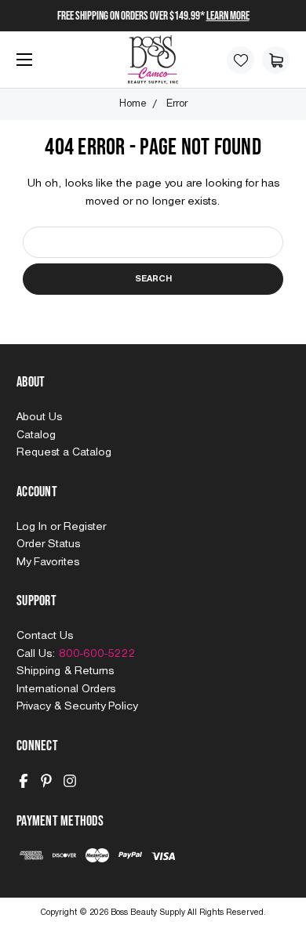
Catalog (36, 435)
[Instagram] (70, 781)
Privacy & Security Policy (76, 706)
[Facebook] (23, 781)
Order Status (48, 544)
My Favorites (47, 562)
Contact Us (44, 636)
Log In (33, 527)
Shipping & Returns (65, 671)
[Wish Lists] (240, 60)
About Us (39, 417)
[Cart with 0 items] (276, 60)
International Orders (65, 689)
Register (85, 527)
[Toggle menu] (21, 65)
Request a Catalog (63, 452)
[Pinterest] (46, 781)
